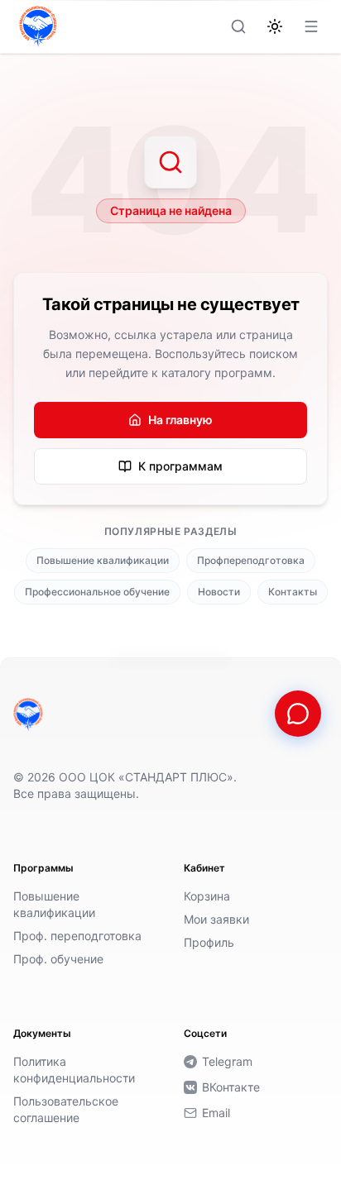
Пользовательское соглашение (65, 1109)
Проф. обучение (58, 959)
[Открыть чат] (298, 713)
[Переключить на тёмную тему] (275, 26)
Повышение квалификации (102, 560)
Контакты (292, 591)
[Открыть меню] (311, 26)
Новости (219, 591)
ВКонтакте (231, 1087)
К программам (180, 466)
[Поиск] (238, 26)
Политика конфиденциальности (74, 1069)
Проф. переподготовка (77, 936)
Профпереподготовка (251, 560)
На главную (180, 420)
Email (216, 1113)
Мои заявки (216, 919)
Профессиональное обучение (97, 591)
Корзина (207, 896)
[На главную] (28, 714)
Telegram (227, 1061)
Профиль (209, 942)
